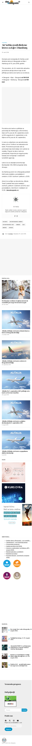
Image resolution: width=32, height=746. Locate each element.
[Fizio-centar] (17, 515)
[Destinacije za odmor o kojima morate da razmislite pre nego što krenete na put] (16, 289)
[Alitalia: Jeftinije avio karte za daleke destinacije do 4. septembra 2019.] (16, 409)
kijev (24, 224)
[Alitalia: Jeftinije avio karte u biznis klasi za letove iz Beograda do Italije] (16, 319)
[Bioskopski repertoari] (7, 563)
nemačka (5, 227)
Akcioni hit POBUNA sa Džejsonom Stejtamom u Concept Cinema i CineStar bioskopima (20, 647)
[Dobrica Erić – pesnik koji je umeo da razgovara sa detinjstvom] (4, 665)
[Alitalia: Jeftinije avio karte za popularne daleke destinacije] (16, 439)
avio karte (5, 221)
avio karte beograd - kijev (8, 224)
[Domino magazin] (10, 704)
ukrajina (11, 227)
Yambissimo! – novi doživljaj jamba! (16, 542)
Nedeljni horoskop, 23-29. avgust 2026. (20, 639)
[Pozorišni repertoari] (17, 563)
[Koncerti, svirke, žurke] (7, 575)
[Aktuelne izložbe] (17, 575)
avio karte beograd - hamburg (16, 221)
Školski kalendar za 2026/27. (14, 552)
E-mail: (20, 722)
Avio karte (4, 42)
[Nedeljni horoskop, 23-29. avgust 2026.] (4, 639)
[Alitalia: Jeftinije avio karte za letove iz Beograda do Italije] (16, 349)
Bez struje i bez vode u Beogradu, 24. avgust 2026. (21, 630)
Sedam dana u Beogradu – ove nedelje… (18, 540)
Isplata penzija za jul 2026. (14, 546)
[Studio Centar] (10, 698)
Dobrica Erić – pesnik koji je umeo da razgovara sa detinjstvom (20, 665)
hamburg (18, 224)
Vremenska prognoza (12, 544)
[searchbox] (13, 710)
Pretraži (24, 710)
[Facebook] (15, 216)
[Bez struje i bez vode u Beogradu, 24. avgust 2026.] (4, 630)
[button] (3, 2)
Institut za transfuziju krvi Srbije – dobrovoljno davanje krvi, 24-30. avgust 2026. (20, 656)
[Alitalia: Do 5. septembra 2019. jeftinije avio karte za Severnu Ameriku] (16, 379)
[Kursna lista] (13, 472)
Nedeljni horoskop (11, 553)
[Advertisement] (16, 22)
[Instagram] (17, 216)
